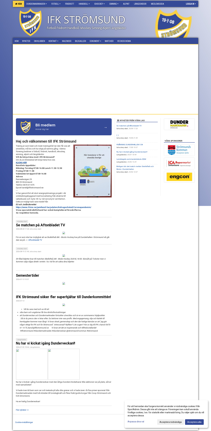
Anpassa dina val (136, 421)
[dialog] (166, 414)
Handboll (83, 4)
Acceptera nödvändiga (171, 422)
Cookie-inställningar (24, 422)
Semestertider (27, 275)
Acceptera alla (194, 422)
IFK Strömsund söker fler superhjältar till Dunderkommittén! (63, 297)
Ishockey (98, 4)
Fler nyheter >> (22, 410)
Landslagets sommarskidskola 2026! (131, 159)
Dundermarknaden (35, 4)
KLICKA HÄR (21, 162)
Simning (113, 4)
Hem (19, 4)
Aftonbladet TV (35, 240)
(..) (117, 135)
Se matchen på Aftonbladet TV (40, 225)
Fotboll (55, 4)
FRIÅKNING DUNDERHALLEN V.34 (129, 145)
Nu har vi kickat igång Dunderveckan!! (45, 343)
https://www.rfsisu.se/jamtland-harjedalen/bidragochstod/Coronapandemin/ (53, 207)
